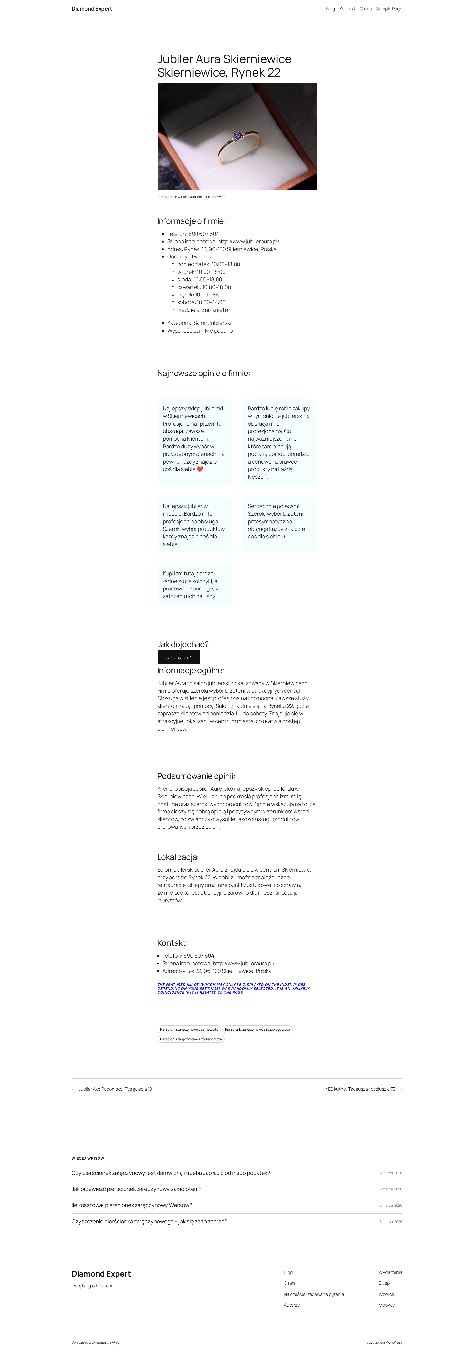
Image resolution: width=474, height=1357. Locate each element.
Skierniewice (216, 196)
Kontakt (347, 9)
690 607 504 (203, 233)
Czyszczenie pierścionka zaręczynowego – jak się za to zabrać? (149, 1222)
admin (172, 196)
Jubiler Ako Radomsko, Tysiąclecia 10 (115, 1089)
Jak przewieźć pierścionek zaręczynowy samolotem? (137, 1189)
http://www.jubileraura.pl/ (248, 241)
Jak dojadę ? (178, 657)
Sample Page (389, 9)
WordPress (394, 1342)
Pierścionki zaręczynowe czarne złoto (189, 1029)
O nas (366, 9)
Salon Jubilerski (192, 196)
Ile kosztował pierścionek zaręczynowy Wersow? (132, 1205)
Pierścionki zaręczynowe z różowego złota (257, 1029)
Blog (330, 9)
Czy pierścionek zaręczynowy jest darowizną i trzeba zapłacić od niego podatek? (171, 1173)
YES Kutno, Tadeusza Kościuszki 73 (360, 1089)
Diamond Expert (92, 8)
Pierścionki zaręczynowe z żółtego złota (191, 1039)
